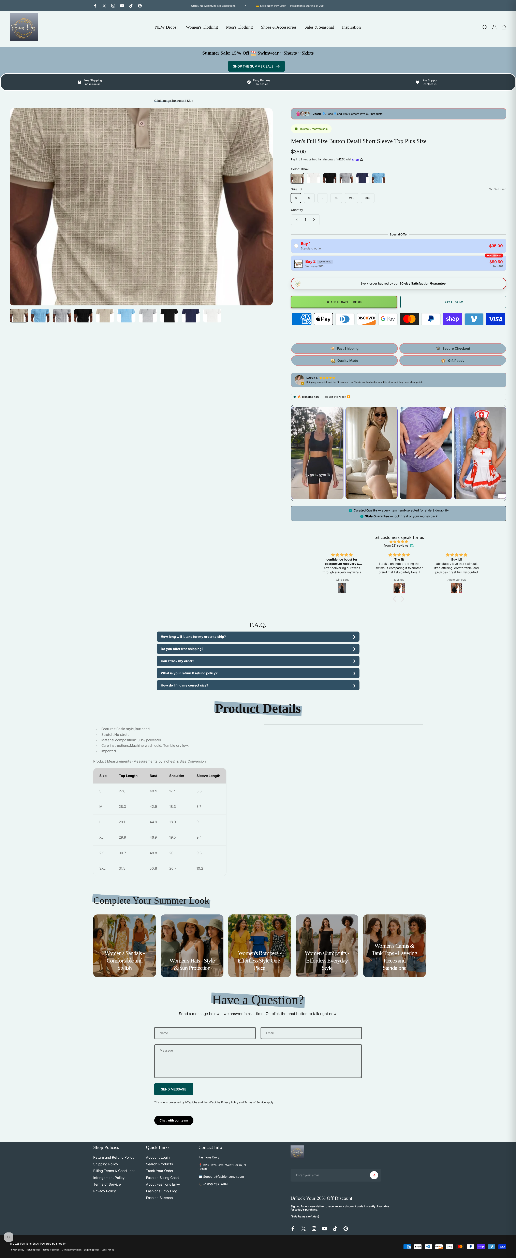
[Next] (262, 216)
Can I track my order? (177, 661)
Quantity (297, 210)
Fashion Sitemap (159, 1198)
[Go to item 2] (40, 315)
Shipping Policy (105, 1164)
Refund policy (33, 1249)
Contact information (72, 1249)
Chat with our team (174, 1120)
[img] (399, 542)
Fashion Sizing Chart (162, 1178)
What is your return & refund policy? (189, 673)
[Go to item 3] (62, 315)
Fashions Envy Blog (161, 1191)
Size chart (500, 189)
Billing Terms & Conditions (114, 1171)
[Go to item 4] (83, 315)
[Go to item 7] (148, 315)
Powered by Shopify (52, 1243)
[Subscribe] (374, 1175)
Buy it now (453, 302)
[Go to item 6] (126, 315)
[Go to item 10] (212, 315)
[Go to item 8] (169, 315)
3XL (367, 198)
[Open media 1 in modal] (141, 206)
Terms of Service (255, 1102)
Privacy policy (17, 1249)
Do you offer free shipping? (182, 649)
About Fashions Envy (163, 1184)
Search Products (159, 1164)
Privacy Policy (229, 1102)
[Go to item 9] (191, 315)
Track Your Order (159, 1171)
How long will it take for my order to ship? (193, 637)
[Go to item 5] (105, 315)
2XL (351, 198)
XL (336, 198)
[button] (395, 599)
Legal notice (108, 1249)
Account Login (158, 1157)
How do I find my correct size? (184, 685)
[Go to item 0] (19, 315)
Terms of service (51, 1249)
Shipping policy (91, 1249)
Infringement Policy (108, 1178)
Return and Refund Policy (113, 1157)
